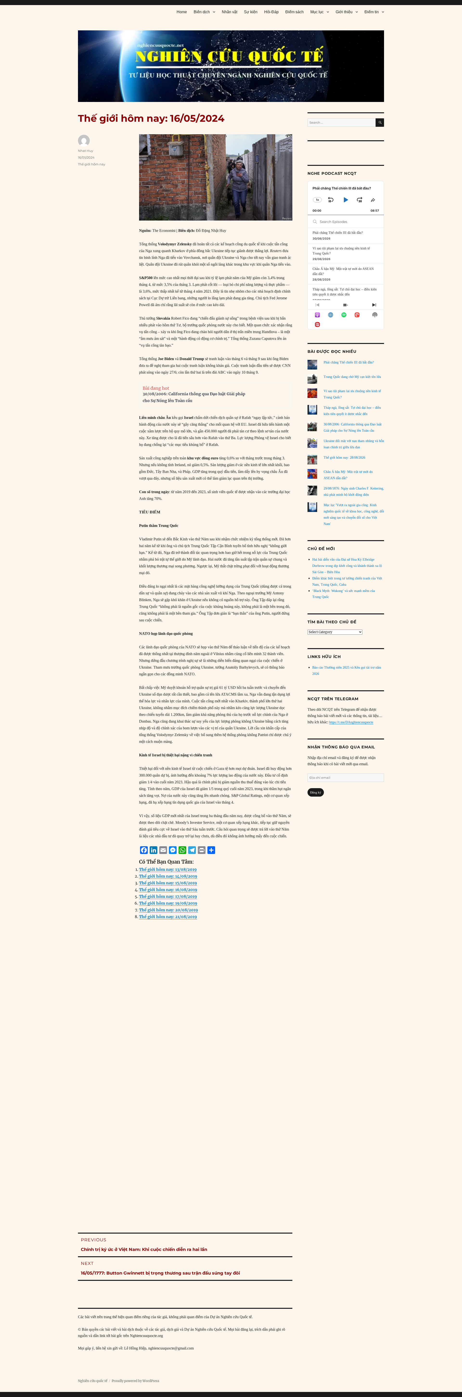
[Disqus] (185, 1021)
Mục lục (317, 12)
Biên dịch (202, 12)
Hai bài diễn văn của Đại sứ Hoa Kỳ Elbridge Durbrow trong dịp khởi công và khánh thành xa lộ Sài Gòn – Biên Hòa (347, 566)
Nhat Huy (85, 151)
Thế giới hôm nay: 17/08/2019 (168, 896)
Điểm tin (372, 12)
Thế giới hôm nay (91, 164)
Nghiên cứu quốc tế (92, 1381)
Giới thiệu (344, 12)
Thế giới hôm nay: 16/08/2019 (168, 889)
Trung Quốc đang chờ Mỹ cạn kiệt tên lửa (352, 377)
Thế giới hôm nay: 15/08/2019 (168, 882)
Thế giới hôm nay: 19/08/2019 (168, 903)
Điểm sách (294, 12)
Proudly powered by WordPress (135, 1381)
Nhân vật (229, 12)
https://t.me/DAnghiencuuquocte (351, 722)
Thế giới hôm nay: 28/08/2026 (344, 457)
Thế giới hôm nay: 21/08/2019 (168, 916)
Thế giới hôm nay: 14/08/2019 (168, 876)
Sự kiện (250, 12)
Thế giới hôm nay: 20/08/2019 (168, 909)
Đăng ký (315, 792)
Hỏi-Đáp (271, 12)
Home (182, 12)
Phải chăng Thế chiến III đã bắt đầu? (338, 233)
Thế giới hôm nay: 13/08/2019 (168, 869)
